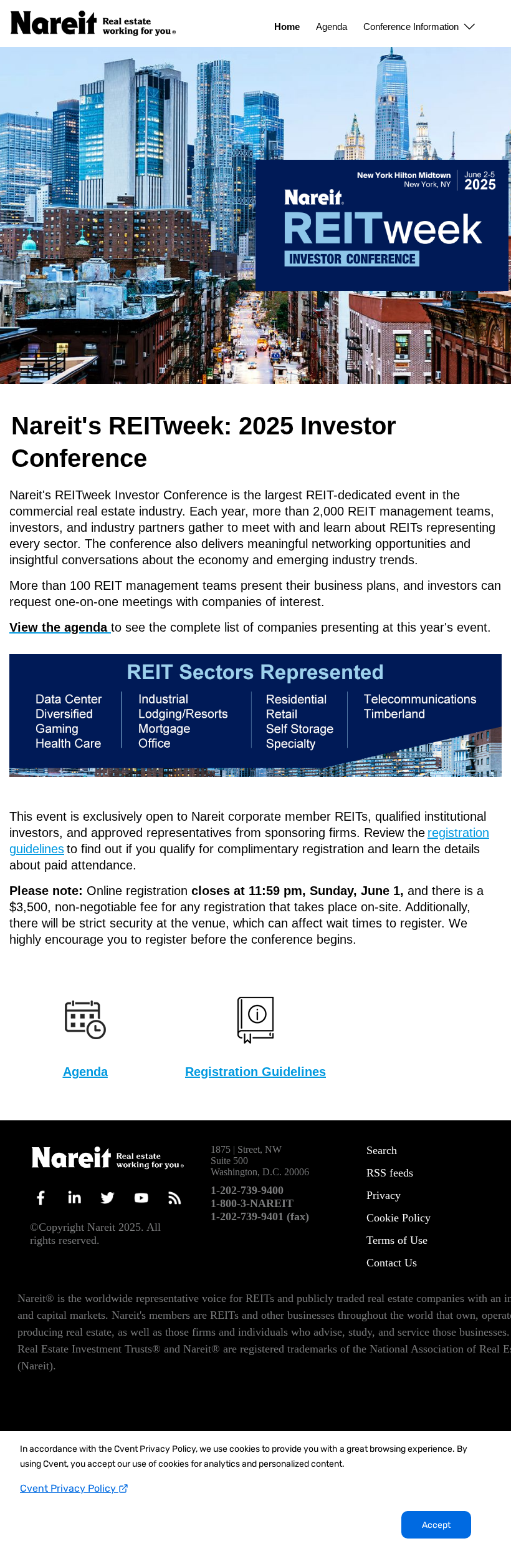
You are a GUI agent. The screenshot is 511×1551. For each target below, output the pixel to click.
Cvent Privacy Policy (69, 1488)
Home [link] (287, 26)
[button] (417, 23)
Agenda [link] (331, 26)
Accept (436, 1525)
